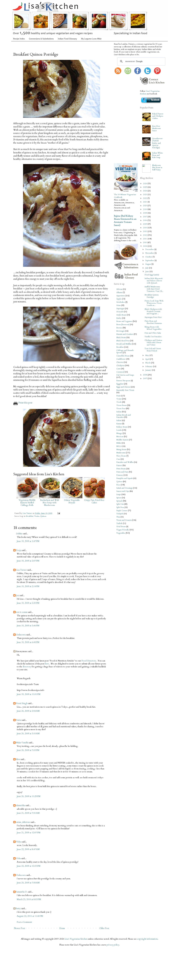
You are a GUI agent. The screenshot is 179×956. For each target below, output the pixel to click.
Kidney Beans (121, 427)
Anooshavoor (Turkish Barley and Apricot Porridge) (157, 143)
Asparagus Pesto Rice (153, 317)
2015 (145, 224)
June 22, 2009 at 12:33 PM (28, 866)
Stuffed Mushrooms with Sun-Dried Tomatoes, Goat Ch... (154, 288)
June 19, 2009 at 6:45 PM (28, 642)
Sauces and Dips (122, 491)
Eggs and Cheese (123, 387)
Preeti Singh (21, 703)
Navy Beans (121, 456)
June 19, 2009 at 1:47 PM (28, 541)
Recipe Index (19, 39)
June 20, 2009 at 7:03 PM (28, 750)
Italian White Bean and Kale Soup (157, 155)
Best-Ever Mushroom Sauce (156, 128)
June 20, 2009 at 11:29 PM (28, 796)
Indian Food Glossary (67, 39)
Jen (17, 595)
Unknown (21, 634)
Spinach (119, 501)
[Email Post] (58, 513)
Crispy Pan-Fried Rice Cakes (94, 501)
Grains (36, 516)
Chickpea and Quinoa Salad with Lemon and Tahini (153, 342)
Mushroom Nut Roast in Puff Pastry (157, 167)
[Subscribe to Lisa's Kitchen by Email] (127, 73)
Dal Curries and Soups (125, 375)
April (147, 359)
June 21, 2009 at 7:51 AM (28, 813)
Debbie (19, 533)
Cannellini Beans (123, 356)
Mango (119, 433)
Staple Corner (121, 510)
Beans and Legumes (124, 321)
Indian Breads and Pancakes (123, 416)
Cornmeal (120, 372)
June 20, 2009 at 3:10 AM (28, 733)
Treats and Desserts (124, 520)
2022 (145, 198)
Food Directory (89, 660)
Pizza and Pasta (122, 472)
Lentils (119, 430)
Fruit (118, 396)
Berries (119, 328)
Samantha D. (21, 891)
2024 (145, 191)
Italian (118, 420)
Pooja (18, 550)
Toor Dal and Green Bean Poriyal (153, 349)
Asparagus (120, 308)
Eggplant (119, 384)
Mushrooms (120, 452)
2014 (145, 227)
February (149, 366)
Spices (118, 497)
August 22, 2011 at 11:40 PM (30, 916)
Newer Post (19, 928)
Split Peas (120, 507)
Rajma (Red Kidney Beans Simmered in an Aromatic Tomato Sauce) (125, 220)
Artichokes (120, 302)
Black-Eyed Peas (123, 340)
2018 (145, 213)
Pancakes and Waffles (124, 462)
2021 (145, 202)
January (148, 370)
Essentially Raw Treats (125, 390)
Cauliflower (121, 359)
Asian (118, 305)
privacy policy (113, 944)
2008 (145, 375)
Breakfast (29, 516)
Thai (118, 517)
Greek (118, 402)
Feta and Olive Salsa (153, 333)
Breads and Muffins (123, 344)
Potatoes (119, 475)
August (148, 264)
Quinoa (43, 516)
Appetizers (120, 295)
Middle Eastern (122, 440)
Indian (118, 411)
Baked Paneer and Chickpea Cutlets (157, 116)
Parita (18, 720)
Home (62, 928)
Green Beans (121, 405)
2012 (145, 235)
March (148, 363)
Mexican (119, 436)
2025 (145, 187)
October (149, 257)
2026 (145, 183)
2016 (145, 220)
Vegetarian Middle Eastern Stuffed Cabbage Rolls (27, 503)
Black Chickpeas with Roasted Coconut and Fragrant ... (153, 311)
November (150, 253)
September (150, 260)
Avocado (119, 311)
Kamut (119, 423)
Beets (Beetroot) (122, 324)
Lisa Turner (27, 513)
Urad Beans (121, 526)
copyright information (147, 938)
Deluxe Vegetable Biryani (72, 501)
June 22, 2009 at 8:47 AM (28, 849)
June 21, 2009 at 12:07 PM (28, 832)
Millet (118, 443)
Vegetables (120, 533)
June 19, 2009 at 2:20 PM (28, 603)
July (147, 268)
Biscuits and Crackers (124, 334)
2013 (145, 231)
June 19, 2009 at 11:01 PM (28, 694)
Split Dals (120, 504)
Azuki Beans (121, 315)
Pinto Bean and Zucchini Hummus (153, 322)
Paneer (119, 465)
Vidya (18, 841)
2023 (145, 194)
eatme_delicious (23, 822)
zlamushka (20, 805)
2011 (145, 238)
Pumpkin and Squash (124, 478)
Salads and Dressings (124, 488)
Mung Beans (121, 449)
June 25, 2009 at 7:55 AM (28, 882)
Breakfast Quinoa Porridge (151, 296)
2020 (145, 205)
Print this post (25, 402)
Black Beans (121, 337)
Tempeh (119, 513)
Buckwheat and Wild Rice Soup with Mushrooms (49, 503)
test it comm (21, 612)
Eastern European (123, 380)
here (47, 663)
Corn (118, 368)
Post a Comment (24, 922)
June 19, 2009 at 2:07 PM (28, 560)
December (149, 249)
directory (27, 666)
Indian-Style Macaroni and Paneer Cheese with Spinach (153, 280)
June (147, 271)
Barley (119, 318)
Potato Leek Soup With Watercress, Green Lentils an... (154, 303)
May (147, 355)
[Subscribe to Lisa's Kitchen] (118, 73)
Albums (119, 292)
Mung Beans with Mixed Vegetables (153, 328)
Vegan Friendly (122, 530)
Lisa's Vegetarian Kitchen (76, 938)
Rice (118, 485)
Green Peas (120, 408)
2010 (145, 242)
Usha (18, 858)
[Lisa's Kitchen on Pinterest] (157, 73)
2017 (145, 216)
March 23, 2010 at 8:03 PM (29, 899)
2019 (145, 209)
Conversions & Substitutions (41, 39)
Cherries (119, 362)
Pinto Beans (121, 468)
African (119, 289)
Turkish (119, 523)
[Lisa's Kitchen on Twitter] (147, 73)
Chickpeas (120, 365)
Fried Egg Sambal (152, 275)
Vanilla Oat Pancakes (153, 336)
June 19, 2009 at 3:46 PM (28, 625)
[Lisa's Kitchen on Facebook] (137, 73)
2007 (145, 378)
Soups (118, 494)
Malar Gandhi (22, 742)
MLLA (119, 446)
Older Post (104, 928)
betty (18, 908)
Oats (118, 459)
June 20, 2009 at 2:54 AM (28, 711)
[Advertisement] (122, 119)
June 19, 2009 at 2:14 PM (28, 586)
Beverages (120, 331)
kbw (18, 759)
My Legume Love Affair (91, 39)
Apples (119, 299)
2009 (145, 246)
